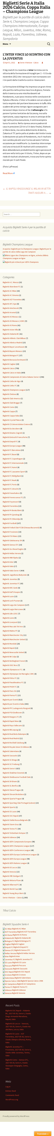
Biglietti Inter (8, 562)
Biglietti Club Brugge (11, 403)
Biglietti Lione (8, 618)
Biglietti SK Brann (10, 781)
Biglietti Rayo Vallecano (12, 725)
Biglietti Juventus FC (11, 583)
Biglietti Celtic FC (10, 385)
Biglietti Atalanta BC (11, 334)
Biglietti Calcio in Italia (12, 372)
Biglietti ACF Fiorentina (12, 299)
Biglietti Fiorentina (10, 506)
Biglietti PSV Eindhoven (12, 712)
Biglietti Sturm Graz (11, 824)
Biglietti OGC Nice (10, 665)
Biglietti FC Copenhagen (13, 458)
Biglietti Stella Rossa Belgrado (15, 820)
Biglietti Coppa (9, 411)
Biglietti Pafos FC (10, 678)
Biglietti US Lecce (10, 867)
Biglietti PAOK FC (10, 686)
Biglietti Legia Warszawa (13, 609)
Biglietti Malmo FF (10, 631)
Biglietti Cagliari (9, 364)
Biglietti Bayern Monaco (12, 351)
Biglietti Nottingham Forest (14, 661)
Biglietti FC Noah (9, 480)
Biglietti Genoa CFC (11, 545)
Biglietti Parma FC (10, 695)
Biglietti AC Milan (9, 291)
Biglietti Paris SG (9, 691)
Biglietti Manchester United (14, 639)
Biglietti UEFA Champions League (16, 846)
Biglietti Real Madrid (11, 738)
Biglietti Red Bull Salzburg (13, 742)
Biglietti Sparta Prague (12, 798)
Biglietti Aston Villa (10, 329)
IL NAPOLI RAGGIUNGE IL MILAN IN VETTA (27, 188)
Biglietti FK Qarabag (11, 514)
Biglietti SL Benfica (10, 785)
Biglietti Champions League (14, 390)
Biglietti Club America (11, 398)
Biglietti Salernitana (11, 751)
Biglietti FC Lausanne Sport (14, 471)
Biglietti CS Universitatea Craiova (16, 424)
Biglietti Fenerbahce (11, 493)
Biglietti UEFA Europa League (14, 859)
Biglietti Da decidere (11, 428)
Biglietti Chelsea (9, 394)
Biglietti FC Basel (10, 454)
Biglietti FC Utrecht (10, 489)
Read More (8, 173)
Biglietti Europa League (12, 446)
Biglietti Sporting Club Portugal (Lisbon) (19, 803)
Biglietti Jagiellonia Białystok (15, 575)
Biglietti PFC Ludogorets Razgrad (16, 708)
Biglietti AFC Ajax (9, 304)
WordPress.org (12, 1099)
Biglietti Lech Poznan (11, 600)
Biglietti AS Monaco (11, 316)
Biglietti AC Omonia (11, 295)
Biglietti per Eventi (10, 699)
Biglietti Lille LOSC (10, 613)
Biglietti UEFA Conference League (16, 850)
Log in (8, 1086)
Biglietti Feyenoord (11, 501)
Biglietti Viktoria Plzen (12, 880)
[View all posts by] (42, 62)
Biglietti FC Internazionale (13, 463)
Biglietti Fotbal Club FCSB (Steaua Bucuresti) (21, 527)
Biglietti (19, 928)
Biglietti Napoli (9, 648)
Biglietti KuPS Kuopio (11, 592)
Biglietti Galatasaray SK (12, 540)
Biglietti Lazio (8, 596)
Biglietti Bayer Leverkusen (14, 347)
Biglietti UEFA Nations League (15, 863)
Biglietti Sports (9, 807)
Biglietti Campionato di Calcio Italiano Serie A (21, 377)
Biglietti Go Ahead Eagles (13, 549)
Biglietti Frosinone (10, 532)
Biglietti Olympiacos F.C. (13, 669)
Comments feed (12, 1095)
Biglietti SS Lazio (9, 811)
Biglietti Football (9, 523)
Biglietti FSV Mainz (10, 536)
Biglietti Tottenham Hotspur (14, 833)
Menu (5, 43)
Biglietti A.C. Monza (10, 282)
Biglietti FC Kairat (10, 467)
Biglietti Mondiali (9, 643)
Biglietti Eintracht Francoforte (15, 437)
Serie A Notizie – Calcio (12, 897)
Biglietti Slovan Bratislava (13, 794)
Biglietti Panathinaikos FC (13, 682)
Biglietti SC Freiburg (11, 764)
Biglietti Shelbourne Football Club (16, 777)
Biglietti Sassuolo (10, 755)
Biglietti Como (8, 407)
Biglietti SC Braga (10, 760)
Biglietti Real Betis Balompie (14, 734)
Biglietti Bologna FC (11, 355)
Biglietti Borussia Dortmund (14, 359)
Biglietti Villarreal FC (11, 884)
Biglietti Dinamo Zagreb (12, 433)
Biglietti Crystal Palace (12, 420)
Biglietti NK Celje (9, 656)
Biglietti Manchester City (13, 635)
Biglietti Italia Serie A (11, 570)
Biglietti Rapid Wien (11, 721)
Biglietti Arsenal (9, 312)
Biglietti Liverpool (10, 622)
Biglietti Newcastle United (13, 652)
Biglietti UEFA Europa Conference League (20, 854)
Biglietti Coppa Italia (11, 415)
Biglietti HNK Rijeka (10, 557)
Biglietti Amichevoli (11, 308)
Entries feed (11, 1091)
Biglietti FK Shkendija (11, 519)
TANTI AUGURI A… (39, 192)
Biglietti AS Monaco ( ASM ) (14, 321)
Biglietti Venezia (9, 871)
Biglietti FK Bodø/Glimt (12, 510)
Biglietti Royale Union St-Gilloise (16, 747)
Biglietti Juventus (10, 579)
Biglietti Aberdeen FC (11, 286)
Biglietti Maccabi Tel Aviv (13, 626)
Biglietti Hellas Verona (12, 553)
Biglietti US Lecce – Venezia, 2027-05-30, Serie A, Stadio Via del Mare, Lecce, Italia (18, 1026)
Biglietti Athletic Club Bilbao (14, 338)
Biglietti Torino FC (10, 828)
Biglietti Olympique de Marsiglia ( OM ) (18, 674)
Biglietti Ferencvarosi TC (13, 497)
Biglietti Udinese (9, 837)
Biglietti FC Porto (10, 484)
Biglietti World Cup (10, 889)
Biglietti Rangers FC (11, 717)
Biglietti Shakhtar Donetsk (13, 773)
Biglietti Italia (8, 566)
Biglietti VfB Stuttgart (11, 876)
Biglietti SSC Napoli (10, 816)
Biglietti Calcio (9, 368)
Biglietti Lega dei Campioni (14, 605)
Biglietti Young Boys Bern (13, 893)
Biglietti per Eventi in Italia (13, 704)
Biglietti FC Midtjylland (12, 476)
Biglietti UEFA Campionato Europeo (17, 841)
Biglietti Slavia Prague (12, 790)
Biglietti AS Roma (10, 325)
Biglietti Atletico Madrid (12, 342)
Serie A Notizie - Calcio (29, 62)
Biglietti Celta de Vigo (11, 381)
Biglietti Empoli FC (10, 441)
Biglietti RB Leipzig (10, 730)
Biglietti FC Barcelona (11, 450)
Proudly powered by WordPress (16, 1116)
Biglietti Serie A (9, 768)
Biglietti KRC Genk (10, 588)
